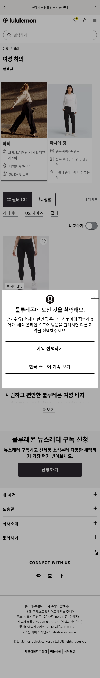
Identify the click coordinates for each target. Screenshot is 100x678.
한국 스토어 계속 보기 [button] (50, 366)
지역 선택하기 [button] (50, 348)
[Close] (95, 294)
